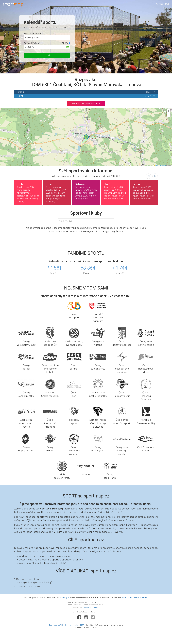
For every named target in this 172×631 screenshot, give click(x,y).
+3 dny (65, 43)
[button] (86, 136)
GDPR (82, 625)
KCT (84, 96)
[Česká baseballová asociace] (122, 356)
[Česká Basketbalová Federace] (146, 356)
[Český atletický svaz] (98, 356)
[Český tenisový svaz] (98, 438)
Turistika (83, 92)
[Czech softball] (74, 356)
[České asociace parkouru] (146, 438)
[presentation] (148, 176)
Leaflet (156, 165)
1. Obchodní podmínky (26, 579)
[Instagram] (86, 617)
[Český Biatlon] (50, 438)
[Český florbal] (26, 356)
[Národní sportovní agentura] (98, 305)
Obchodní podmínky (70, 625)
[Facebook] (79, 617)
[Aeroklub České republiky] (146, 411)
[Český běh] (74, 383)
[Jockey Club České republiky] (98, 383)
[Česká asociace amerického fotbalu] (50, 356)
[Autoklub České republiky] (50, 383)
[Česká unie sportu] (74, 305)
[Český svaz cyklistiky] (26, 383)
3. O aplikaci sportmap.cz (28, 585)
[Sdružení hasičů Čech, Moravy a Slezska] (98, 411)
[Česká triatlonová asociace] (50, 411)
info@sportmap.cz (91, 607)
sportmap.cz (64, 598)
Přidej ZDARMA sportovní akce (86, 103)
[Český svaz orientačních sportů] (26, 411)
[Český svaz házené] (98, 332)
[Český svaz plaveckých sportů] (122, 438)
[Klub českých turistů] (62, 465)
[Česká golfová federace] (122, 332)
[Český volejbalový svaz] (26, 332)
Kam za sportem (32, 33)
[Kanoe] (86, 465)
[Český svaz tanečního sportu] (122, 411)
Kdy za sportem (32, 43)
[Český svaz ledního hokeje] (146, 332)
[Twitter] (93, 617)
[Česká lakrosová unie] (122, 383)
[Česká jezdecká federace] (146, 383)
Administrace (162, 4)
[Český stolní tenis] (110, 465)
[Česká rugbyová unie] (26, 438)
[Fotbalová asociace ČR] (50, 332)
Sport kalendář (55, 625)
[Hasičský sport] (74, 411)
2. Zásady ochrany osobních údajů (33, 582)
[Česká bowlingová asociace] (74, 438)
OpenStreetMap (163, 165)
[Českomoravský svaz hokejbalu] (74, 332)
